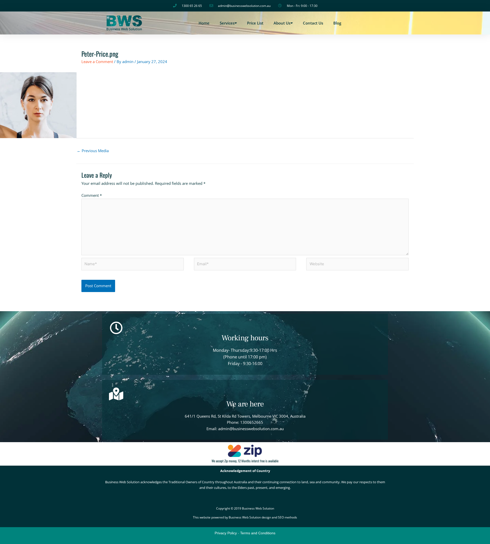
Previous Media (93, 150)
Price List (255, 23)
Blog (337, 23)
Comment (91, 195)
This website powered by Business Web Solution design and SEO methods (245, 517)
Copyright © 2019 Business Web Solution (245, 508)
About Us (282, 23)
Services (227, 23)
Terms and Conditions (257, 533)
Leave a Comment (97, 61)
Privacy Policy (226, 533)
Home (204, 23)
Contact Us (313, 23)
